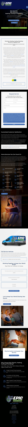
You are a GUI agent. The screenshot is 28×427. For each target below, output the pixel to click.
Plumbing (10, 72)
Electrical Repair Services (8, 172)
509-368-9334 (11, 146)
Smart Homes (7, 175)
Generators (19, 172)
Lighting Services (8, 190)
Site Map (14, 423)
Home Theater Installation (19, 187)
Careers (14, 420)
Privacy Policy (14, 422)
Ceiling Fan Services (9, 168)
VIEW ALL (4, 193)
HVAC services (22, 64)
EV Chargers (7, 182)
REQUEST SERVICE (14, 355)
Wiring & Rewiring (8, 186)
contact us (6, 259)
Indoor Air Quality (14, 419)
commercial (12, 55)
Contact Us (14, 421)
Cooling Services (14, 417)
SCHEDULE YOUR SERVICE (14, 20)
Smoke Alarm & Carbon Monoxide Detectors (20, 183)
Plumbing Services (14, 418)
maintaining (11, 61)
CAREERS (14, 22)
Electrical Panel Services (20, 169)
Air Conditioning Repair (20, 176)
